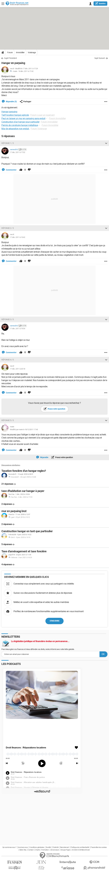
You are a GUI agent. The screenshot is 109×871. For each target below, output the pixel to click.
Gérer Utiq (22, 850)
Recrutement (64, 847)
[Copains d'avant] (14, 868)
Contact (30, 850)
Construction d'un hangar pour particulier (20, 121)
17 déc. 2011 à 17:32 (17, 152)
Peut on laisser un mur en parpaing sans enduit (23, 118)
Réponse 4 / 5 (7, 360)
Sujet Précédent (10, 58)
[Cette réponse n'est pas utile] (29, 170)
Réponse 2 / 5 (7, 228)
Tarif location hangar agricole (15, 115)
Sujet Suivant (99, 58)
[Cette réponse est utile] (21, 170)
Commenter (10, 170)
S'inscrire (54, 621)
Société (48, 847)
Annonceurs (55, 850)
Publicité (56, 847)
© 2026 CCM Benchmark (81, 850)
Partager (27, 101)
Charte (37, 850)
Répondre (44, 457)
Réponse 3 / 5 (7, 319)
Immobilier (20, 52)
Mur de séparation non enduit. (15, 128)
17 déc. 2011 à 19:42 (17, 237)
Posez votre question (56, 409)
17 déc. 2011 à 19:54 (17, 328)
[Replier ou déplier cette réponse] (106, 143)
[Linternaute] (67, 862)
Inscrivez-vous (23, 847)
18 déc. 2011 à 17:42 (25, 71)
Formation (45, 850)
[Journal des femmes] (14, 862)
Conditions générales (36, 847)
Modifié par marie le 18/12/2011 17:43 (24, 429)
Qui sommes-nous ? (9, 847)
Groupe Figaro (66, 850)
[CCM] (94, 862)
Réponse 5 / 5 (7, 420)
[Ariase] (67, 867)
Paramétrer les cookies (99, 847)
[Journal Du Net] (41, 862)
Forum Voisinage (39, 128)
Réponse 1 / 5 (7, 143)
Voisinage (32, 52)
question (102, 4)
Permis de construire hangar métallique (19, 125)
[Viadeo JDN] (41, 868)
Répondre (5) (11, 101)
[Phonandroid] (94, 868)
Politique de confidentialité (80, 847)
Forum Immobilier (57, 118)
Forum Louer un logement (42, 115)
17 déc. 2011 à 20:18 (17, 369)
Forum (10, 52)
